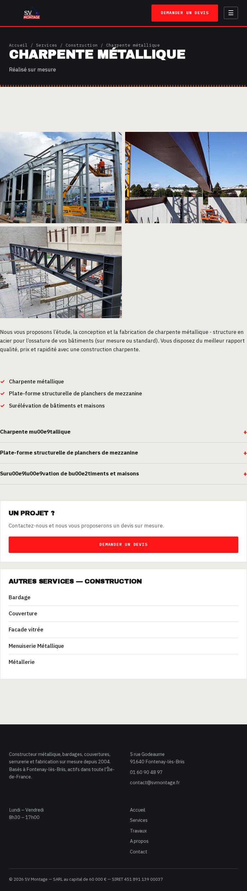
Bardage (20, 597)
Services (47, 45)
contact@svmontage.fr (155, 782)
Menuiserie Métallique (36, 645)
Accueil (18, 45)
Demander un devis (185, 12)
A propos (139, 841)
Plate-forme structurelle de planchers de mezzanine (69, 452)
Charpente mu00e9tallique (35, 431)
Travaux (138, 831)
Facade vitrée (26, 629)
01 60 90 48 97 (146, 772)
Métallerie (22, 662)
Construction (82, 45)
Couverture (23, 613)
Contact (138, 852)
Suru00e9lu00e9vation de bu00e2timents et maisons (69, 473)
